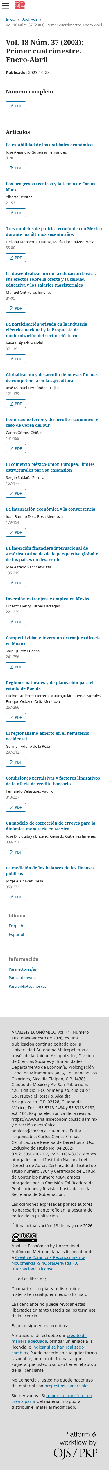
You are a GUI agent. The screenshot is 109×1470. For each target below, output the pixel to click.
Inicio (10, 19)
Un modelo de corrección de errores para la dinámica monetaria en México (50, 826)
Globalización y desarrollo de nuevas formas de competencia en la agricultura (52, 377)
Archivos (29, 19)
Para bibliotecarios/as (27, 986)
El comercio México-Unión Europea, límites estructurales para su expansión (50, 467)
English (16, 925)
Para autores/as (22, 977)
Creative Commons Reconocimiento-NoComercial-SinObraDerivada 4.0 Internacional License (48, 1263)
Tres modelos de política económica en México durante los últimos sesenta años (54, 231)
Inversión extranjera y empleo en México (48, 598)
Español (16, 934)
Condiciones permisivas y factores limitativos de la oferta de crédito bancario (53, 780)
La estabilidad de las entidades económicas (50, 144)
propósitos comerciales (67, 1385)
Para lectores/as (23, 969)
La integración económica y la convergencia (50, 509)
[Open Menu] (6, 6)
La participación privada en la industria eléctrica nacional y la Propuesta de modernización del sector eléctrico (46, 329)
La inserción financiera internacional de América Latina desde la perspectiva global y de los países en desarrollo (52, 553)
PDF (18, 105)
